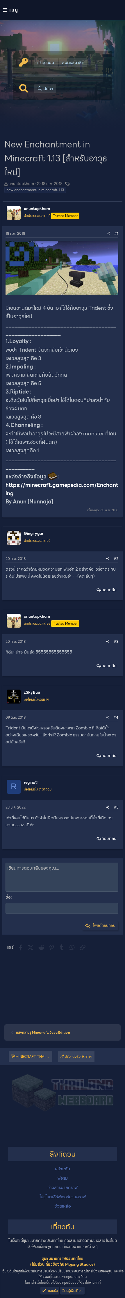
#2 (116, 558)
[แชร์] (108, 233)
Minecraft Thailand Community (33, 1056)
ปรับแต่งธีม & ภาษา (78, 1056)
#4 (115, 717)
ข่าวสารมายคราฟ (62, 1187)
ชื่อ (8, 897)
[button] (62, 10)
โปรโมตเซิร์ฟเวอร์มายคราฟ (63, 1196)
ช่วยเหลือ (62, 1206)
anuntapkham (21, 184)
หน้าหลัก (62, 1168)
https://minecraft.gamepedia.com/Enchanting (62, 489)
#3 (116, 641)
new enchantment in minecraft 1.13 (35, 190)
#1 (116, 233)
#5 (116, 807)
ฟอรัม (63, 1178)
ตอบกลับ (109, 590)
